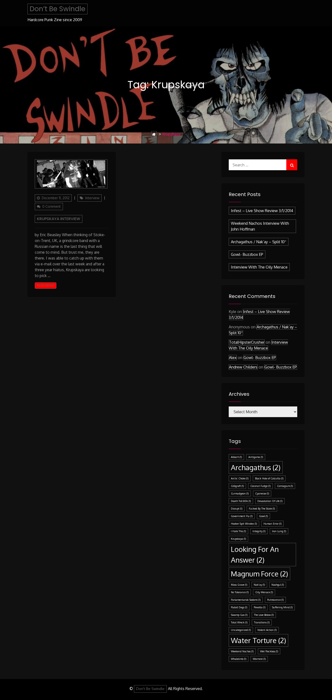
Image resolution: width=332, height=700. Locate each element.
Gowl (263, 516)
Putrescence (275, 599)
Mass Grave (239, 584)
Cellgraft (237, 486)
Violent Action (267, 630)
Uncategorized (241, 630)
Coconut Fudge (260, 486)
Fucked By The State (262, 508)
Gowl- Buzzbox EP (247, 254)
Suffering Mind (282, 607)
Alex (232, 357)
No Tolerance (240, 592)
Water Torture (258, 640)
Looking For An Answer (255, 554)
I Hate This (238, 531)
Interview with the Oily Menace (259, 267)
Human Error (272, 523)
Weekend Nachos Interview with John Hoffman (260, 226)
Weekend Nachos (242, 651)
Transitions (262, 622)
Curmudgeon (240, 493)
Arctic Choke (239, 478)
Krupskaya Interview (58, 219)
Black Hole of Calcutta (269, 478)
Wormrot (259, 659)
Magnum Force (259, 573)
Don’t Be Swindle (57, 9)
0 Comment (51, 206)
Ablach (236, 457)
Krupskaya (238, 538)
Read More (45, 285)
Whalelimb (238, 659)
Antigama (255, 457)
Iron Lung (279, 531)
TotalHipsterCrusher (246, 342)
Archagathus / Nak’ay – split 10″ (258, 241)
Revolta (259, 607)
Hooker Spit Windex (244, 523)
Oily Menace (264, 592)
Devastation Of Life (269, 501)
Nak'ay (259, 584)
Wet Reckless (269, 651)
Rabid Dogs (239, 607)
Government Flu (242, 516)
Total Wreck (239, 622)
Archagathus (255, 467)
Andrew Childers (243, 367)
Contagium (285, 486)
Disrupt (236, 508)
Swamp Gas (239, 615)
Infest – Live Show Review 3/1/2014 (262, 210)
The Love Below (264, 615)
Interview (92, 198)
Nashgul (277, 584)
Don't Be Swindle (150, 688)
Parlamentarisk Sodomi (246, 599)
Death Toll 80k (241, 501)
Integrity (259, 531)
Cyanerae (262, 493)
